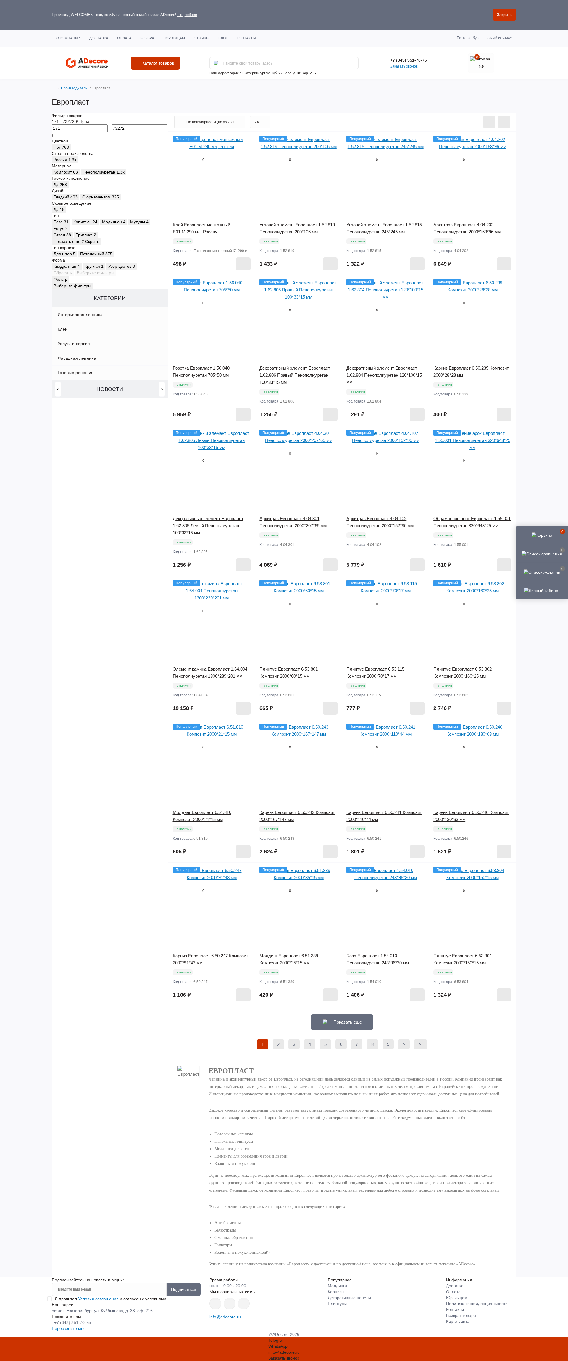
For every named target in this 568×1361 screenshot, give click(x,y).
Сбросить (63, 272)
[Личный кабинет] (542, 590)
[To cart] (243, 263)
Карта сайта (457, 1321)
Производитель (74, 88)
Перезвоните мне (69, 1328)
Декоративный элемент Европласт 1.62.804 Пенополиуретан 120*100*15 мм (384, 375)
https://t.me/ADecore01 (229, 1303)
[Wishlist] (246, 151)
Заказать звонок (403, 66)
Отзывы (201, 38)
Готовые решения (76, 372)
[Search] (215, 63)
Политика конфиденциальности (477, 1303)
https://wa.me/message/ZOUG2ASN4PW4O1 (244, 1303)
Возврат (148, 38)
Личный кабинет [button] (498, 38)
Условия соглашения (98, 1298)
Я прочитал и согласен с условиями (110, 1298)
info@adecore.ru (225, 1316)
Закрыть (504, 14)
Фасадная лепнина (77, 358)
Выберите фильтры (95, 272)
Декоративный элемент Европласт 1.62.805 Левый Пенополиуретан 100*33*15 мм (208, 525)
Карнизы (336, 1291)
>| (420, 1044)
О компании (68, 38)
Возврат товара (461, 1315)
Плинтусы (337, 1303)
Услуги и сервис (74, 343)
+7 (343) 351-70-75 (408, 60)
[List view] (489, 122)
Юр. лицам (175, 38)
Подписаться (183, 1289)
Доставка (98, 38)
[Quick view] (246, 140)
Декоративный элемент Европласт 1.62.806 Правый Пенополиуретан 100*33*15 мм (294, 375)
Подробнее (187, 14)
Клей (62, 329)
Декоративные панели (349, 1297)
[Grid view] (504, 122)
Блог (223, 38)
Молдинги (337, 1285)
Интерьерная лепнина (80, 314)
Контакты (246, 38)
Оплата (124, 38)
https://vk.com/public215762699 (215, 1303)
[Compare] (246, 162)
